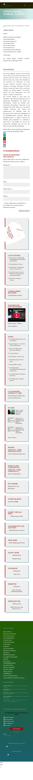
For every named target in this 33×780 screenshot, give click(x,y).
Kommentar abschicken (24, 210)
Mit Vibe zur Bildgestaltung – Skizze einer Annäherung (16, 349)
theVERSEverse (7, 673)
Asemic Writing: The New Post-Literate (14, 678)
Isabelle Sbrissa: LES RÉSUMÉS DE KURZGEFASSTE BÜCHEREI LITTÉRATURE (17, 259)
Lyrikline (5, 659)
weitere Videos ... (12, 437)
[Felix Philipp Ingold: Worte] (17, 543)
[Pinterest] (16, 141)
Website (5, 196)
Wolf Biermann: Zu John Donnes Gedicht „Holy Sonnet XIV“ (17, 268)
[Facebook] (16, 133)
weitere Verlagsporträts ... (15, 474)
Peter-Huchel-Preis (8, 665)
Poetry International (8, 636)
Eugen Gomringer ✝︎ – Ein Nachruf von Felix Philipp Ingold (17, 344)
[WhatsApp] (16, 136)
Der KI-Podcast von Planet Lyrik (17, 356)
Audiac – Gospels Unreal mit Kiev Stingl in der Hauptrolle (19, 412)
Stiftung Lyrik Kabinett (9, 634)
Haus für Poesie (7, 632)
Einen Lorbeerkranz (9, 717)
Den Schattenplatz (9, 723)
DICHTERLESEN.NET (9, 663)
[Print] (16, 146)
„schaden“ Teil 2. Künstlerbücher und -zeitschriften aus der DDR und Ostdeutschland (20, 421)
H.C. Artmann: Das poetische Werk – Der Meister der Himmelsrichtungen (15, 700)
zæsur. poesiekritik (8, 648)
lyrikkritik (6, 646)
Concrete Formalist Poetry (10, 676)
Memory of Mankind (9, 667)
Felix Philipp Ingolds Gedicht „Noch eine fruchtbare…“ (17, 339)
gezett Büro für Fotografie (10, 657)
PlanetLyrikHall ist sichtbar (15, 364)
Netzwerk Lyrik (7, 640)
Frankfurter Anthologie (9, 650)
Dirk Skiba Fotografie (9, 655)
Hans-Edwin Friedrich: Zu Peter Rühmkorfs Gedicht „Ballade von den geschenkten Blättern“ (17, 273)
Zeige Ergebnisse (16, 731)
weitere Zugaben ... (13, 326)
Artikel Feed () (13, 501)
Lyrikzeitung (6, 644)
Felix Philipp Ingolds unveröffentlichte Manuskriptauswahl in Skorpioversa (17, 369)
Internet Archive (7, 671)
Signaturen (6, 652)
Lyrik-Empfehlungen (9, 638)
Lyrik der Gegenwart (8, 642)
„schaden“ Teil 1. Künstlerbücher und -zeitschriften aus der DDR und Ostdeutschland (20, 430)
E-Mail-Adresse (8, 189)
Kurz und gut (6, 661)
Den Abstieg (8, 725)
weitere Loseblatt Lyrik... (14, 398)
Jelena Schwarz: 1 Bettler (15, 323)
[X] (16, 138)
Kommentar (7, 165)
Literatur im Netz (8, 669)
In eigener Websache (14, 353)
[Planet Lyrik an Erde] (17, 516)
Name (5, 182)
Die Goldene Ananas (9, 721)
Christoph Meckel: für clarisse (16, 264)
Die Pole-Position (9, 719)
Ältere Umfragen (7, 735)
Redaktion (5, 700)
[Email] (16, 143)
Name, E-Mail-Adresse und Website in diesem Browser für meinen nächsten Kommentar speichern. (14, 205)
